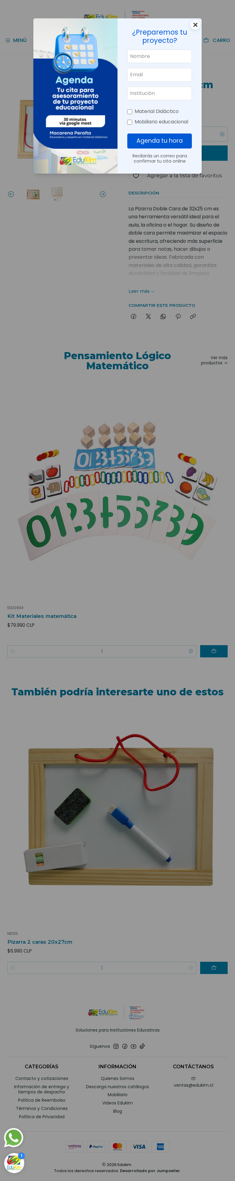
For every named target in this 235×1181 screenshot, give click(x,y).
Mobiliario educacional (161, 121)
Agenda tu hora (159, 141)
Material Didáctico (157, 111)
